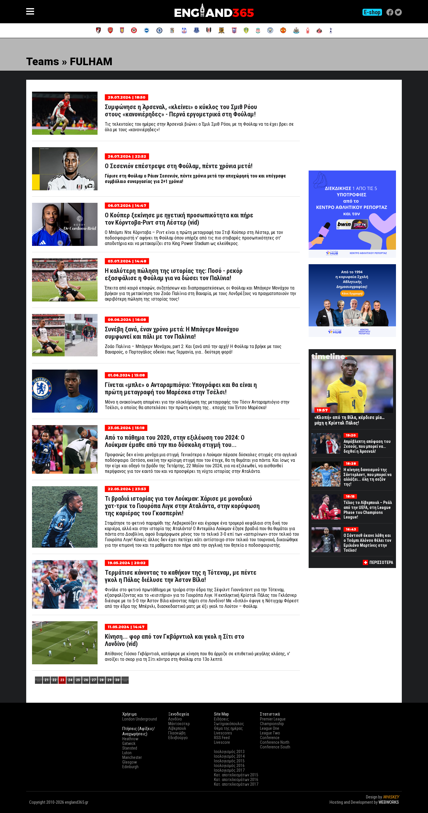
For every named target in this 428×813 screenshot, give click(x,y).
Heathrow (130, 738)
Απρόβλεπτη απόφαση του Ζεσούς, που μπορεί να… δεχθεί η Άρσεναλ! (367, 446)
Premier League (273, 719)
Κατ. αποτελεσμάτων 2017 (236, 784)
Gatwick (128, 743)
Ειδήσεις (221, 719)
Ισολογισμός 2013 (229, 751)
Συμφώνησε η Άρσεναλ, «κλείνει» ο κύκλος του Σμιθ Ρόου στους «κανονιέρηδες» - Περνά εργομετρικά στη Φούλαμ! (181, 110)
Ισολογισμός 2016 (229, 765)
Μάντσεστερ (179, 723)
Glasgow (129, 762)
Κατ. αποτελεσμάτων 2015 (236, 775)
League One (269, 728)
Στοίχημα (391, 807)
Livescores (223, 733)
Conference (270, 737)
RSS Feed (222, 737)
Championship (272, 723)
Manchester (132, 757)
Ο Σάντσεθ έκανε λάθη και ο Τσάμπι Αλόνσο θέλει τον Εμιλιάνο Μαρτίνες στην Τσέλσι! (367, 542)
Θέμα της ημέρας (228, 728)
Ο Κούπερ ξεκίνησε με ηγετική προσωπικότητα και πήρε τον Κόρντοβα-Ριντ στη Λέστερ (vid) (179, 219)
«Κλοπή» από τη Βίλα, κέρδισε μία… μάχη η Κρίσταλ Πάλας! (349, 420)
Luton (127, 752)
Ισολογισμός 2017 (229, 770)
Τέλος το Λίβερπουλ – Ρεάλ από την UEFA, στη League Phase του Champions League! (368, 509)
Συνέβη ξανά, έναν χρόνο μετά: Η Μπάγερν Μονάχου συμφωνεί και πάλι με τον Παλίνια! (172, 333)
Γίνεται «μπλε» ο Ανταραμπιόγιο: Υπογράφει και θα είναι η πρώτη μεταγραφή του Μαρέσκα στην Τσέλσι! (181, 388)
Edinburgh (130, 766)
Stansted (129, 748)
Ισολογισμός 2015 (229, 761)
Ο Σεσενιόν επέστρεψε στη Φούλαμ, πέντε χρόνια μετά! (178, 166)
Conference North (274, 742)
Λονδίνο (175, 719)
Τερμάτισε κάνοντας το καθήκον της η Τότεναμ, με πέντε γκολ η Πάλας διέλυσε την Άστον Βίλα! (181, 576)
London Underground (139, 719)
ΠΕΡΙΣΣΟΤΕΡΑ (381, 562)
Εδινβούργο (178, 737)
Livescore (222, 742)
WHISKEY (391, 797)
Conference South (275, 747)
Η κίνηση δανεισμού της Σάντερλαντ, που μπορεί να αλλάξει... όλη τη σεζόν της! (368, 477)
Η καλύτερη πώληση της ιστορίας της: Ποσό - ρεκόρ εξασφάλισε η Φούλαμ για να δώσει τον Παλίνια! (174, 274)
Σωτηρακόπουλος (229, 723)
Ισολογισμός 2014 (229, 756)
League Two (270, 733)
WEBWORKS (389, 802)
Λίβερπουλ (177, 728)
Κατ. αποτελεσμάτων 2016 (236, 779)
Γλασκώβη (176, 733)
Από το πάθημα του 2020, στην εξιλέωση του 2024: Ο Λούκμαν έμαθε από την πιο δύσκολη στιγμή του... (175, 441)
